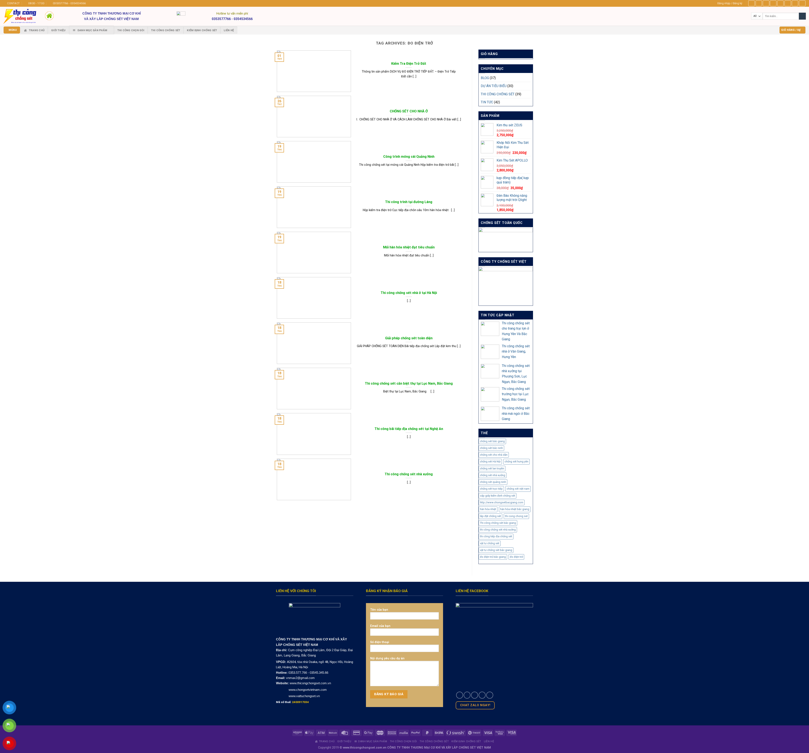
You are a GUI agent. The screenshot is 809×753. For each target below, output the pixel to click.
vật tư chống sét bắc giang (496, 550)
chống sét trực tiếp (491, 488)
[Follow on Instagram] (758, 3)
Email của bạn (380, 626)
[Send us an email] (787, 3)
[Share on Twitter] (467, 695)
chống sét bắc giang (492, 441)
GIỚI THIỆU (58, 30)
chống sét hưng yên (516, 461)
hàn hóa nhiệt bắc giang (514, 509)
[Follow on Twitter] (780, 3)
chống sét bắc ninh (491, 448)
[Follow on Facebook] (751, 3)
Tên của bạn (379, 609)
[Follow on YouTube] (802, 3)
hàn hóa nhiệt (488, 509)
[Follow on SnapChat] (773, 3)
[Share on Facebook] (459, 695)
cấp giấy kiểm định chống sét (497, 495)
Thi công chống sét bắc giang (498, 522)
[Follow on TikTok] (766, 3)
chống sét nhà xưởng (492, 475)
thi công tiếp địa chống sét (496, 536)
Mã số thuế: (292, 702)
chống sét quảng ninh (493, 482)
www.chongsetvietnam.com (307, 689)
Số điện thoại (379, 642)
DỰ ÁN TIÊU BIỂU (493, 86)
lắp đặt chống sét (490, 516)
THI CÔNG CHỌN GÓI (130, 30)
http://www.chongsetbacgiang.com (501, 502)
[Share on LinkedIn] (489, 695)
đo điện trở (516, 556)
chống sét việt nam (518, 488)
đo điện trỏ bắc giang (493, 556)
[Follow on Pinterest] (795, 3)
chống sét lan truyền (492, 468)
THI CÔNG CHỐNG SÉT (165, 30)
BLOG (485, 78)
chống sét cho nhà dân (494, 454)
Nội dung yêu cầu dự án (387, 658)
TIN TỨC (487, 102)
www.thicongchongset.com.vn (310, 683)
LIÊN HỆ (229, 30)
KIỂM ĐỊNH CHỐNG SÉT (202, 30)
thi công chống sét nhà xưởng (498, 529)
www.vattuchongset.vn (304, 696)
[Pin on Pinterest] (482, 695)
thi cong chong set (516, 516)
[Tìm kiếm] (802, 16)
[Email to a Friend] (474, 695)
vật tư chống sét (489, 543)
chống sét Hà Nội (490, 461)
